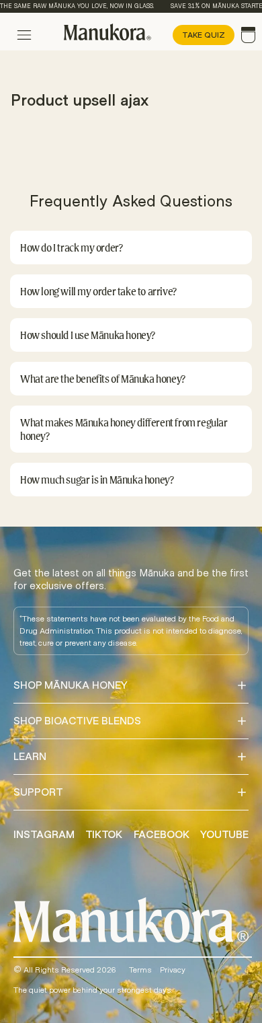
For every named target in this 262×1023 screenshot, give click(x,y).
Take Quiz (203, 35)
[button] (131, 247)
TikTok (103, 834)
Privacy (172, 970)
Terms (140, 970)
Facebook (161, 834)
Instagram (44, 834)
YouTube (224, 834)
